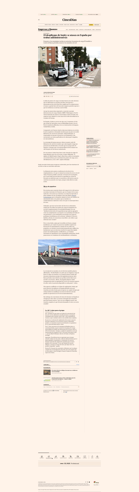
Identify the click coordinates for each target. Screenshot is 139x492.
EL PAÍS (80, 24)
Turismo (93, 29)
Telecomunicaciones (72, 29)
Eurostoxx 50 (78, 14)
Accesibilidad (65, 489)
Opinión (76, 24)
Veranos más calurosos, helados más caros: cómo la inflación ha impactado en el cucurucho (93, 150)
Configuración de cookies (52, 489)
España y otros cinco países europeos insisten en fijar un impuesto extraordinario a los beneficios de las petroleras (92, 142)
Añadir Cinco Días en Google (75, 96)
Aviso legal (42, 489)
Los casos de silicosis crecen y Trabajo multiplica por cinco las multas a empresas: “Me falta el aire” (93, 146)
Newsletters (72, 489)
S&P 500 (52, 14)
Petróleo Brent (65, 14)
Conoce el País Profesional (69, 463)
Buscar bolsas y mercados (91, 163)
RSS (69, 489)
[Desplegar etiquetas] (78, 387)
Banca (67, 29)
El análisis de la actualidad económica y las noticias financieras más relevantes (57, 361)
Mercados (53, 24)
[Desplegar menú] (39, 19)
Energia (77, 29)
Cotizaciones (61, 24)
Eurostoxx (91, 168)
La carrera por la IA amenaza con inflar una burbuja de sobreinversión (93, 155)
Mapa (68, 489)
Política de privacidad (60, 489)
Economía (57, 24)
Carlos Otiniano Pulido (49, 92)
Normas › (78, 364)
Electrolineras (46, 33)
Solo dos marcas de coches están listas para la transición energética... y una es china (63, 378)
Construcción (81, 29)
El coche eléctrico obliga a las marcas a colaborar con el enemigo (65, 371)
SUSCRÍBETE (91, 24)
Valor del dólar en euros (91, 14)
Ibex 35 (42, 14)
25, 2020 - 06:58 (49, 93)
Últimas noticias (72, 24)
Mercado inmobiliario (87, 29)
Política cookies (46, 489)
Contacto (39, 489)
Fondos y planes (66, 24)
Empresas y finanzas (48, 24)
